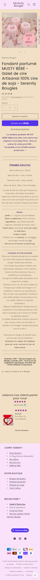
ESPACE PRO (15, 466)
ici (33, 244)
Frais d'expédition (16, 97)
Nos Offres (14, 459)
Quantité (5, 103)
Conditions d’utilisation (30, 568)
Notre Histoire (15, 453)
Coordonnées (29, 571)
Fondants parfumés (17, 482)
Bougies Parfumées (17, 479)
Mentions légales (31, 575)
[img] (20, 401)
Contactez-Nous (16, 510)
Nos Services (15, 462)
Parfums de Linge (16, 485)
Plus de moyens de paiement (20, 129)
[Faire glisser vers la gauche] (14, 52)
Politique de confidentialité (13, 568)
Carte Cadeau (15, 488)
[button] (5, 4)
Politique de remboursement (24, 564)
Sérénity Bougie (12, 561)
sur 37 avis (18, 405)
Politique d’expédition (16, 571)
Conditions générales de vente (15, 575)
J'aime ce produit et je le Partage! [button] (17, 371)
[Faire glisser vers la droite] (25, 52)
